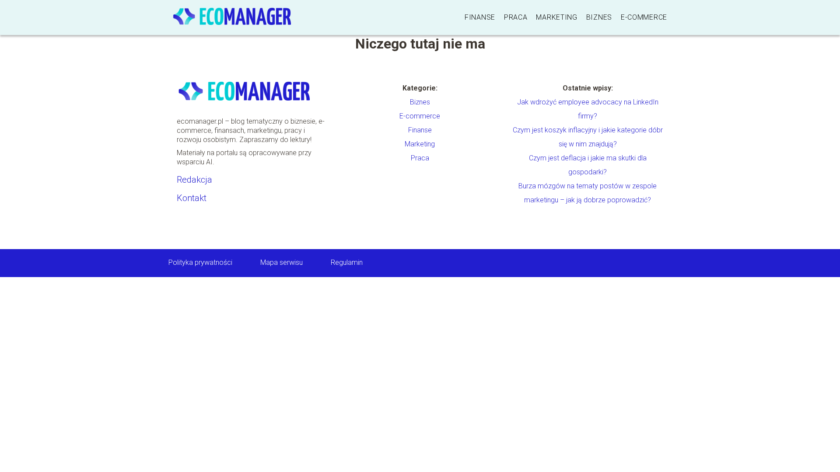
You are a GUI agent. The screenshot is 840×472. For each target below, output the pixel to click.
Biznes (599, 17)
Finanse (480, 17)
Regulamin (347, 262)
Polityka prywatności (200, 262)
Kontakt (191, 198)
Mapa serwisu (281, 262)
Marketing (556, 17)
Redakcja (194, 179)
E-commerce (644, 17)
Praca (516, 17)
